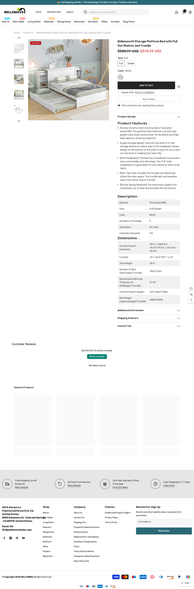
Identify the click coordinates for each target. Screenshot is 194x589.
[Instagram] (11, 538)
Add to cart (146, 85)
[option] (68, 79)
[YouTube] (23, 538)
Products (28, 32)
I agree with (127, 92)
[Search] (115, 12)
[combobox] (118, 12)
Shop (38, 12)
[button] (19, 38)
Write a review (97, 356)
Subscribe (164, 530)
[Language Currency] (190, 12)
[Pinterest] (17, 538)
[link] (33, 450)
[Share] (177, 86)
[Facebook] (4, 538)
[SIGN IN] (176, 12)
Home (17, 32)
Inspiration (54, 12)
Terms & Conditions (144, 92)
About (70, 12)
